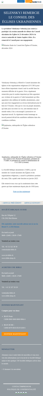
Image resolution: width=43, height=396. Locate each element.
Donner (29, 1)
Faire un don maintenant (21, 191)
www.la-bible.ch (7, 255)
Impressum (26, 386)
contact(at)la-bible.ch (9, 250)
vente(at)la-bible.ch (8, 293)
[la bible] (2, 2)
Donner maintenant (15, 334)
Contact (21, 1)
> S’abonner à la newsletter (11, 369)
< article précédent (11, 203)
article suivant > (32, 203)
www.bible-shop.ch (8, 258)
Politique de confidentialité (21, 389)
